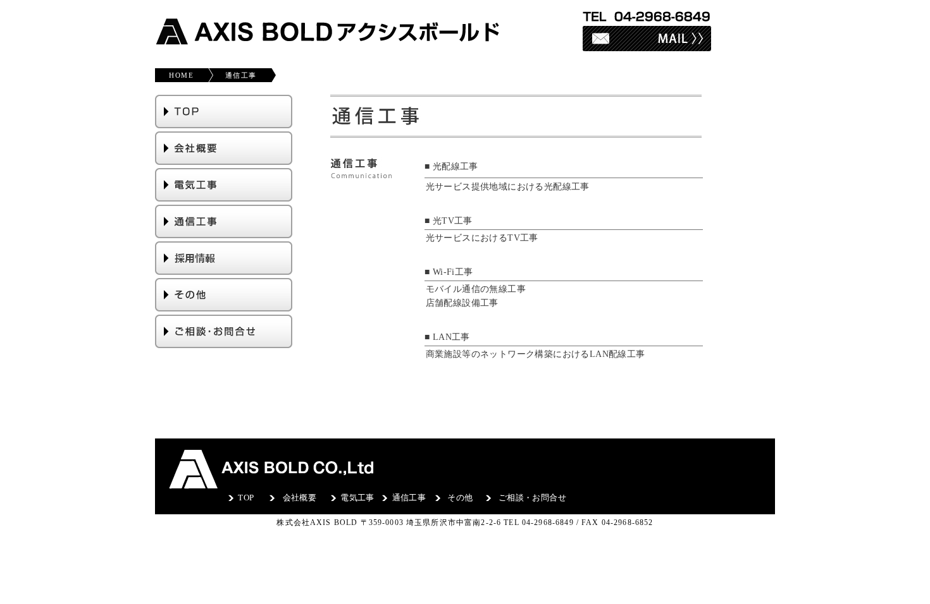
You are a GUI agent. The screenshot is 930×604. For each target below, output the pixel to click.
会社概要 (300, 497)
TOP (246, 497)
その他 (460, 497)
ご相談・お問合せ (532, 497)
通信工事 (241, 75)
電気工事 (357, 497)
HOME (177, 75)
